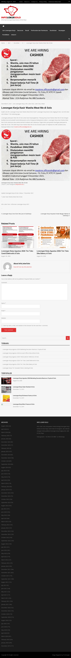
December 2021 (5, 569)
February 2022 (5, 563)
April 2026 (4, 429)
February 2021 (5, 601)
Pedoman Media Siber (55, 2)
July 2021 (3, 585)
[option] (18, 241)
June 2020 (4, 627)
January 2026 (5, 439)
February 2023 (5, 525)
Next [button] (68, 243)
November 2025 (5, 445)
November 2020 (5, 611)
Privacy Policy (43, 2)
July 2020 (3, 623)
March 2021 (4, 598)
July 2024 (3, 470)
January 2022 (5, 566)
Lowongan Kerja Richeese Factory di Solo (25, 395)
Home (21, 2)
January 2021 (5, 604)
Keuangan (62, 30)
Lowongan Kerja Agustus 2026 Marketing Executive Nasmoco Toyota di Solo (24, 349)
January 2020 (5, 643)
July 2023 (3, 509)
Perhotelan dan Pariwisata (39, 30)
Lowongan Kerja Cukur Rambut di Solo (24, 387)
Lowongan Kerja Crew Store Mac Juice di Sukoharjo (16, 214)
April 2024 (4, 480)
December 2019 (5, 646)
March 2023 (4, 521)
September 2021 (6, 579)
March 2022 (4, 560)
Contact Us (34, 2)
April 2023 (4, 518)
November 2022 (5, 534)
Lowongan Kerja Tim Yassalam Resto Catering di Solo (18, 368)
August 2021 (4, 582)
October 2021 (5, 576)
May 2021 (4, 592)
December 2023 (5, 493)
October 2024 (5, 461)
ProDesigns (66, 655)
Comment (4, 282)
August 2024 (4, 467)
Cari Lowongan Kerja (8, 30)
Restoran (20, 30)
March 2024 (4, 483)
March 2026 (4, 432)
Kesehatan (53, 30)
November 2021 (5, 572)
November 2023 (5, 496)
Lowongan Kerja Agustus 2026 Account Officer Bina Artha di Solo (21, 353)
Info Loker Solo (29, 104)
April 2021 (4, 595)
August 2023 (4, 505)
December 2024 (5, 454)
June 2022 (4, 550)
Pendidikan (5, 35)
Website (3, 318)
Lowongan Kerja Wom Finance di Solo (23, 404)
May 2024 (4, 477)
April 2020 (4, 633)
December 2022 (5, 531)
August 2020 (4, 620)
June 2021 (4, 588)
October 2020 (5, 614)
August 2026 (4, 426)
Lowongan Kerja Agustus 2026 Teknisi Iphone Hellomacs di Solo (21, 357)
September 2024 (6, 464)
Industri (13, 35)
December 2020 (5, 607)
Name (3, 303)
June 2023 (4, 512)
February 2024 (5, 486)
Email (3, 310)
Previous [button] (2, 243)
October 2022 (5, 537)
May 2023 (4, 515)
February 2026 (5, 435)
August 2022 (4, 544)
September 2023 (6, 502)
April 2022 (4, 556)
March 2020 (4, 636)
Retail (27, 30)
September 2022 (6, 541)
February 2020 (5, 639)
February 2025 (5, 448)
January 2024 (5, 489)
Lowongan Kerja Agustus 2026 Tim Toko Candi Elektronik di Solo (21, 360)
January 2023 (5, 528)
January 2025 (5, 451)
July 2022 (3, 547)
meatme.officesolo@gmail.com (23, 127)
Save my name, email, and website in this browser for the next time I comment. (25, 325)
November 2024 (5, 458)
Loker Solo (38, 104)
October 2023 (5, 499)
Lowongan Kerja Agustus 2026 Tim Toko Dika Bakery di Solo (20, 364)
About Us (27, 2)
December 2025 (5, 442)
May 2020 (4, 630)
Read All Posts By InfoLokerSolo (23, 267)
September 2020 (6, 617)
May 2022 (4, 553)
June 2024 (4, 474)
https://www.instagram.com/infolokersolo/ (69, 1)
